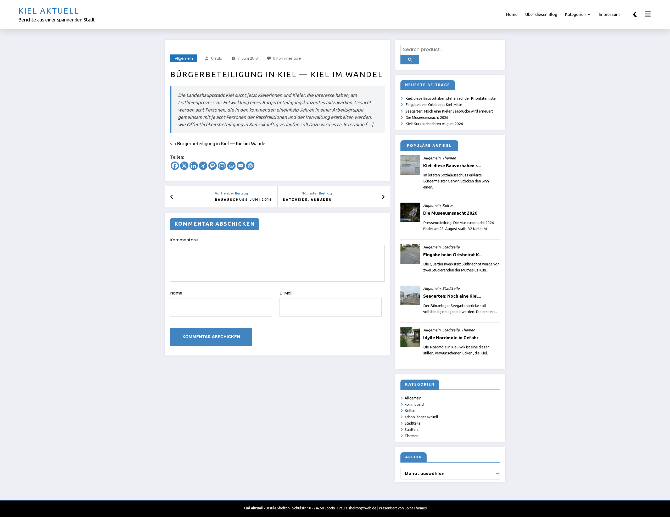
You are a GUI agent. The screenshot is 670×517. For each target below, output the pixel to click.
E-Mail (286, 293)
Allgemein (184, 58)
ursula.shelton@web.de (356, 508)
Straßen (411, 429)
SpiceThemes (416, 508)
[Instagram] (222, 166)
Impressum (609, 14)
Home (511, 14)
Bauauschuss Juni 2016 (243, 199)
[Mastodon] (212, 166)
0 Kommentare (287, 58)
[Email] (241, 166)
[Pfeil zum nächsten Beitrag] (383, 197)
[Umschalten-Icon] (647, 15)
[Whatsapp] (231, 166)
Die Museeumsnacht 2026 (426, 117)
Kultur (410, 411)
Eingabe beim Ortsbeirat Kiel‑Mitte (433, 105)
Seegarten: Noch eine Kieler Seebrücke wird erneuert (449, 111)
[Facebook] (175, 166)
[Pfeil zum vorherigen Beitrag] (172, 197)
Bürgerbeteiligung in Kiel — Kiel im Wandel (222, 143)
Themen (411, 436)
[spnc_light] (635, 15)
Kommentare (184, 240)
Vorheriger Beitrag (231, 193)
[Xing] (203, 166)
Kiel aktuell (48, 10)
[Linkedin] (193, 166)
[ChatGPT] (250, 166)
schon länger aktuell (421, 417)
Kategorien (575, 14)
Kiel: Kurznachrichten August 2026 (434, 124)
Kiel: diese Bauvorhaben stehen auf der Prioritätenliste (450, 98)
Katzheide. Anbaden (307, 199)
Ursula (216, 58)
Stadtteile (413, 423)
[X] (184, 166)
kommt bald (414, 404)
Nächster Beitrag (317, 193)
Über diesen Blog (541, 14)
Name (176, 293)
